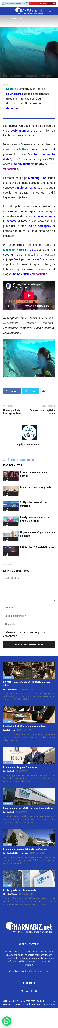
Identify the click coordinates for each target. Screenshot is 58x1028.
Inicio (4, 18)
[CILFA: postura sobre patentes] (29, 878)
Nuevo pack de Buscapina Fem (12, 412)
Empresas (8, 677)
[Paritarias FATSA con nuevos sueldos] (29, 714)
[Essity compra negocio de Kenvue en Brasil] (11, 521)
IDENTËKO (50, 1004)
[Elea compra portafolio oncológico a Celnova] (29, 796)
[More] (43, 391)
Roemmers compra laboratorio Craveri (25, 849)
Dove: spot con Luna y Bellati (36, 487)
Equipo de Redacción (29, 444)
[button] (5, 11)
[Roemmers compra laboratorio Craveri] (29, 837)
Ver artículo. (40, 274)
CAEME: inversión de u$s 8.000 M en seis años (26, 684)
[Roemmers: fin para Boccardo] (29, 755)
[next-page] (10, 563)
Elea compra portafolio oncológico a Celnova (29, 808)
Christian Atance (10, 689)
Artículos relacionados (19, 460)
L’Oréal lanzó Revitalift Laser (37, 547)
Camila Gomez (9, 730)
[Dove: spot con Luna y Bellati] (11, 491)
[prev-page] (5, 563)
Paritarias (8, 721)
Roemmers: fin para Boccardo (20, 767)
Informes (7, 844)
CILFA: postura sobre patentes (20, 890)
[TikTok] (31, 991)
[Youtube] (36, 991)
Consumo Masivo (16, 18)
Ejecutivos (8, 762)
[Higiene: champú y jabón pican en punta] (11, 536)
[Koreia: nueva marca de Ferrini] (11, 476)
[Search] (50, 11)
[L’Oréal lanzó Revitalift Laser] (11, 551)
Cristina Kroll (8, 771)
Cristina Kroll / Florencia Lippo (15, 853)
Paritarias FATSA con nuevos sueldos (24, 726)
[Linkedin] (27, 991)
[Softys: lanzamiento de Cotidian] (11, 506)
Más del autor (12, 465)
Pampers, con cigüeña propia (42, 412)
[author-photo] (29, 440)
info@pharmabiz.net (37, 971)
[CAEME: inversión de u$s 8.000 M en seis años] (29, 670)
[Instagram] (22, 991)
